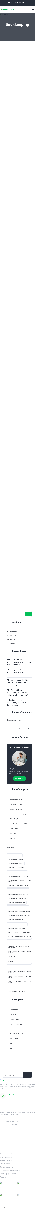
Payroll (12, 819)
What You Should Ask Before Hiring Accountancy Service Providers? (17, 484)
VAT (10, 838)
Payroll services (5, 1164)
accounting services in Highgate (18, 907)
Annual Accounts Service (9, 1154)
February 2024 (12, 631)
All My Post (19, 778)
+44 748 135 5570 (14, 1125)
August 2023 (11, 644)
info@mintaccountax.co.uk (18, 2)
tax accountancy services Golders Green (19, 977)
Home (12, 30)
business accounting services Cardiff (19, 936)
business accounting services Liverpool (19, 942)
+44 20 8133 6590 (12, 1122)
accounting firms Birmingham (17, 898)
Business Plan (14, 809)
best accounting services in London (19, 932)
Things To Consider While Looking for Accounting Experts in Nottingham (17, 595)
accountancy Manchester (16, 867)
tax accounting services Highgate (18, 991)
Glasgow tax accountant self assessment (19, 947)
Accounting (18, 98)
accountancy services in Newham (18, 890)
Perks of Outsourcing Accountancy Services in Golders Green (17, 321)
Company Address (6, 1167)
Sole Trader (13, 828)
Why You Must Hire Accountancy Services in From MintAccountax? (17, 104)
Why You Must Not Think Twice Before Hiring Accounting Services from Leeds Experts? (17, 539)
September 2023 (12, 639)
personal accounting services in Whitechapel (19, 967)
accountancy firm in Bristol (17, 859)
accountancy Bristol (15, 855)
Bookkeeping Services (8, 1174)
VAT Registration (6, 1157)
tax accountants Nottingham (17, 987)
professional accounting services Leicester (19, 972)
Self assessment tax (16, 823)
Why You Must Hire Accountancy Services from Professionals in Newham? (17, 267)
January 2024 (11, 635)
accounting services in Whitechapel (19, 915)
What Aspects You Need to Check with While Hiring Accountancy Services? (17, 213)
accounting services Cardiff (16, 902)
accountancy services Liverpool (18, 894)
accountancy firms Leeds (16, 863)
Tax (10, 833)
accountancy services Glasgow (18, 876)
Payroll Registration (7, 1160)
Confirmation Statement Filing (10, 1170)
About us (3, 1177)
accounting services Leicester (17, 924)
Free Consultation (14, 1097)
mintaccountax (13, 956)
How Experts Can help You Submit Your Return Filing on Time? (17, 430)
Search (28, 614)
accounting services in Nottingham (19, 911)
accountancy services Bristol (17, 872)
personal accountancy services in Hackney (19, 961)
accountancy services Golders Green (19, 881)
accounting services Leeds (16, 919)
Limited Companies (15, 814)
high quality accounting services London (19, 952)
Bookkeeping (13, 804)
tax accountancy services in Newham (19, 982)
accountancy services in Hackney (18, 885)
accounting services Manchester (18, 928)
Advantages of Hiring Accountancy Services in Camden (17, 159)
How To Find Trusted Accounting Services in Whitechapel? (17, 376)
